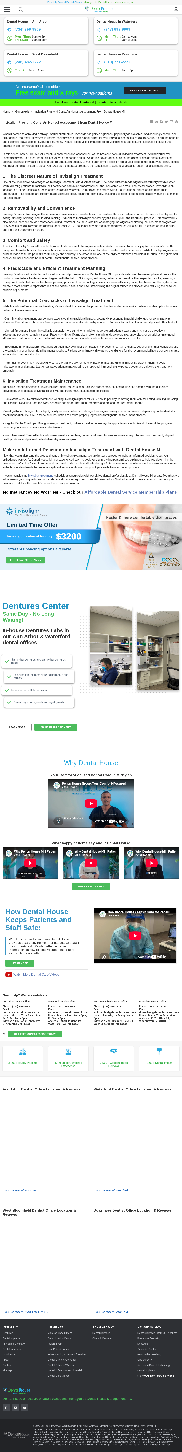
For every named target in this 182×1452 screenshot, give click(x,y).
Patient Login (55, 1343)
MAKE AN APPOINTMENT (56, 727)
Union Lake (154, 1437)
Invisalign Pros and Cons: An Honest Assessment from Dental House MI (79, 111)
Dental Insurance (12, 1349)
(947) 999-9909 (116, 29)
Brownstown (105, 1439)
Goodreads (22, 111)
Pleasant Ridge (104, 1437)
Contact (7, 1365)
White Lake (49, 1439)
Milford (36, 1437)
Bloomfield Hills (143, 1432)
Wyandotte (107, 1442)
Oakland (74, 1437)
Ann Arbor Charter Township (158, 1429)
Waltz (35, 1444)
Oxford (93, 1437)
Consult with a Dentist (60, 1338)
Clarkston (157, 1432)
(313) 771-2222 (116, 62)
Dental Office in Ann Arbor (62, 1359)
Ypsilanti (71, 1432)
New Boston (167, 1442)
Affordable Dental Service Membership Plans (130, 492)
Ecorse (90, 1444)
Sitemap (7, 1370)
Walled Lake (167, 1437)
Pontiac (117, 1437)
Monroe (116, 1444)
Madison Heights (167, 1434)
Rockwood (79, 1442)
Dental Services (101, 1333)
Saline (62, 1432)
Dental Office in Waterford (62, 1365)
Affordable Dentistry (14, 1343)
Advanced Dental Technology (153, 1365)
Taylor (144, 1442)
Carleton (51, 1444)
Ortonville (84, 1437)
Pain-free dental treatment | (91, 102)
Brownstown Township (87, 1439)
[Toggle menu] (7, 9)
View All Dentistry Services (157, 1375)
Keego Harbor (139, 1434)
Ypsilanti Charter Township (88, 1432)
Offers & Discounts (103, 1338)
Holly (110, 1434)
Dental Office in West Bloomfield (65, 1370)
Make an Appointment (145, 90)
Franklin (81, 1434)
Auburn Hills (108, 1432)
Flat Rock (168, 1439)
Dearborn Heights (103, 1444)
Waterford (139, 1429)
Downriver (158, 1439)
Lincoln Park (154, 1442)
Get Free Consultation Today (35, 1034)
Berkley (118, 1432)
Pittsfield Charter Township (45, 1432)
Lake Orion (153, 1434)
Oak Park (64, 1437)
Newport (60, 1444)
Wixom (59, 1439)
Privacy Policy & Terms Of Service (67, 1354)
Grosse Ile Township (63, 1442)
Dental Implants (11, 1338)
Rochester (126, 1437)
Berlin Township (128, 1444)
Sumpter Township (161, 1444)
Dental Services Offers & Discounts (157, 1333)
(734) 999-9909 (27, 29)
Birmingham (129, 1432)
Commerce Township (43, 1434)
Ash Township (144, 1444)
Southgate (147, 1439)
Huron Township (93, 1442)
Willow (42, 1444)
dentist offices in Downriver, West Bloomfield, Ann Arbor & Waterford (69, 1429)
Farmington (70, 1434)
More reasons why (91, 886)
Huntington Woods (123, 1434)
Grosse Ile (47, 1442)
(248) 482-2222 (27, 62)
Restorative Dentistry (149, 1354)
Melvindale (80, 1444)
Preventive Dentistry (148, 1338)
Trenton (116, 1439)
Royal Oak (137, 1437)
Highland (102, 1434)
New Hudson (46, 1437)
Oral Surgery (144, 1359)
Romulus (69, 1444)
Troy (146, 1437)
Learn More (17, 727)
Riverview (125, 1439)
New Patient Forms (58, 1349)
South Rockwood (121, 1442)
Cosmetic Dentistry (148, 1349)
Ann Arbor (128, 1429)
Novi (56, 1437)
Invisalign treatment (40, 475)
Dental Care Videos (59, 1375)
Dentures (8, 1333)
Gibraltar (37, 1442)
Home (6, 111)
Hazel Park (91, 1434)
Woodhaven (70, 1439)
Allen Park (135, 1442)
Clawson (167, 1432)
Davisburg (59, 1434)
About (6, 1359)
